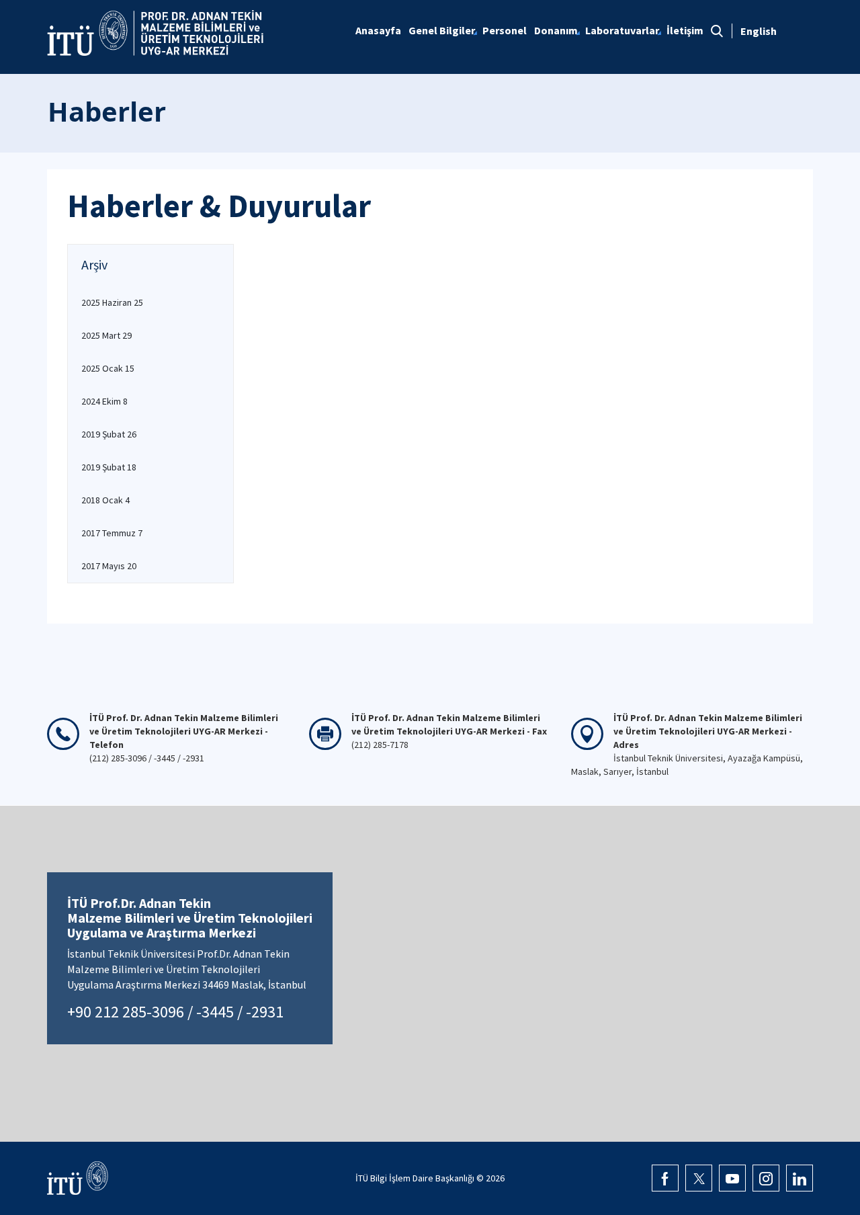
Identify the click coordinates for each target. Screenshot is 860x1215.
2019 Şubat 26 (108, 434)
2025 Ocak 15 (107, 368)
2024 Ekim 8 (104, 401)
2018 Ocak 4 (105, 500)
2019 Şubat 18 (108, 467)
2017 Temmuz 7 (111, 533)
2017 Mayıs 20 (108, 566)
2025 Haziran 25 (112, 302)
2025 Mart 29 (106, 335)
